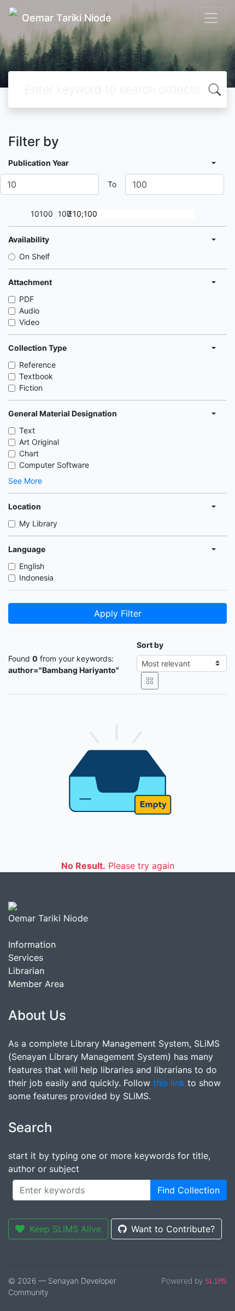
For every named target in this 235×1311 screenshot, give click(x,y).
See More (25, 480)
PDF (26, 299)
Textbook (36, 376)
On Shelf (34, 256)
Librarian (26, 970)
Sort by (150, 644)
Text (27, 430)
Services (25, 957)
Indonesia (36, 577)
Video (29, 322)
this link (169, 1082)
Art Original (39, 441)
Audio (29, 310)
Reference (37, 364)
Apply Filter (118, 613)
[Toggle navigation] (211, 18)
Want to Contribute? (173, 1228)
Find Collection (188, 1190)
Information (32, 944)
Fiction (31, 387)
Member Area (36, 983)
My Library (38, 523)
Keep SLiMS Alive (65, 1228)
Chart (29, 453)
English (31, 566)
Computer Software (54, 464)
